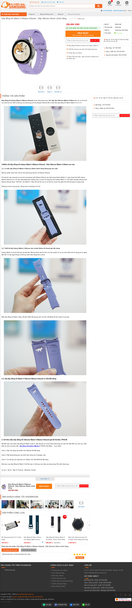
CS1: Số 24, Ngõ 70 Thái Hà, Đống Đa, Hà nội (109, 98)
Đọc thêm (44, 479)
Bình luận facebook (28, 550)
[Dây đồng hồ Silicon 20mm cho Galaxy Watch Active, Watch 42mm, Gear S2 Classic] (34, 534)
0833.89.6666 (118, 10)
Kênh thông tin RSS (58, 586)
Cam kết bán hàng (58, 573)
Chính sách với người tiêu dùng (62, 581)
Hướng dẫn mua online (59, 570)
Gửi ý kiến (80, 557)
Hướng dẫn (118, 5)
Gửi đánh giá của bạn (10, 550)
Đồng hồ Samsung (74, 14)
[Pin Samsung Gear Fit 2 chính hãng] (11, 534)
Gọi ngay (48, 604)
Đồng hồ (60, 14)
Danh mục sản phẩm (11, 14)
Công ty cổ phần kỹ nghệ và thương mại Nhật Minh (27, 597)
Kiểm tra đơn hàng (49, 2)
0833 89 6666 (107, 582)
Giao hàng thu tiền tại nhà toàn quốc (83, 28)
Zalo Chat (76, 604)
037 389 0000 (117, 48)
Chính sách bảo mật (58, 578)
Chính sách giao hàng (59, 583)
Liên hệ (61, 2)
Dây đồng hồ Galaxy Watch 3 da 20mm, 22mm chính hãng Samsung (55, 539)
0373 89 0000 (103, 580)
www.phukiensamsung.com (25, 594)
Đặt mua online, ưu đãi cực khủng (83, 34)
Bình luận (81, 18)
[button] (42, 542)
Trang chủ (31, 14)
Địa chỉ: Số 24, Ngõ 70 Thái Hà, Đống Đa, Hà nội (116, 40)
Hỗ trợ (126, 5)
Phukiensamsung (10, 570)
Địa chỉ (87, 604)
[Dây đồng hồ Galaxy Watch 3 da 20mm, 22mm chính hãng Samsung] (56, 534)
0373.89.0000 (107, 10)
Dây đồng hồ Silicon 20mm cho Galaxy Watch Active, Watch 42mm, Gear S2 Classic (34, 539)
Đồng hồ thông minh (46, 14)
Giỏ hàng (109, 3)
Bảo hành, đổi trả (57, 575)
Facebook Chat (62, 604)
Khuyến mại (35, 2)
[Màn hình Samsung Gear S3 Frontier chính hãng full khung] (78, 534)
